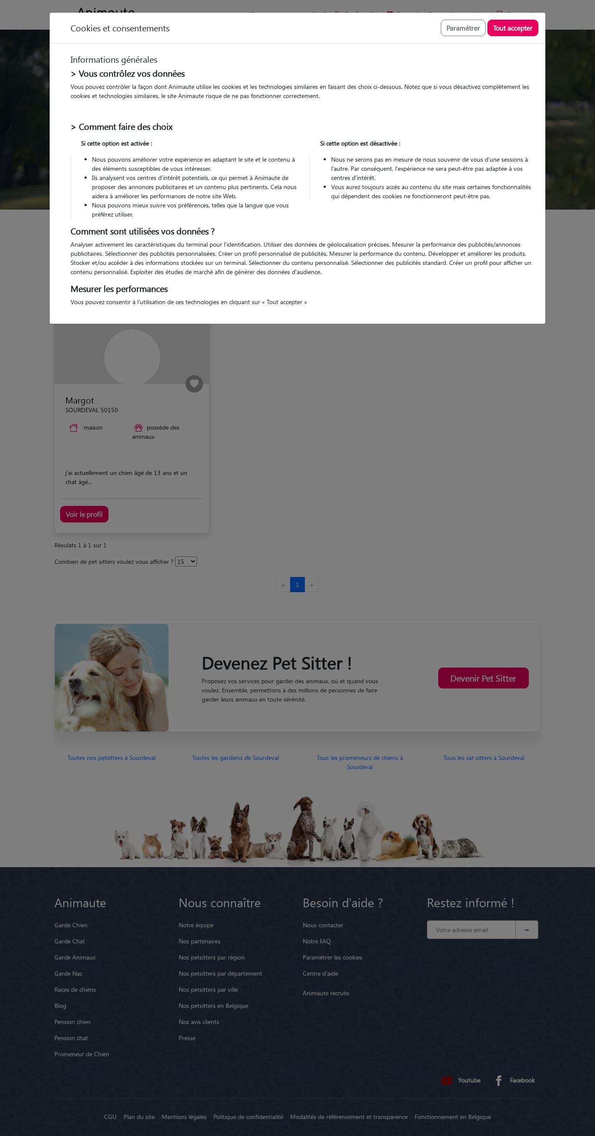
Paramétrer (463, 27)
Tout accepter (513, 27)
